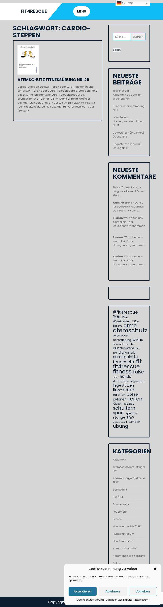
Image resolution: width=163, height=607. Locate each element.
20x (116, 317)
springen (132, 413)
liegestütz (137, 381)
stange (119, 417)
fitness (122, 371)
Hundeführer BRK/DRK (127, 526)
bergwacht (118, 344)
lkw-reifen (124, 390)
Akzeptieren (83, 591)
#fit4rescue (125, 312)
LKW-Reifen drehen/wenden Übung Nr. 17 (128, 121)
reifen (135, 399)
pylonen (120, 399)
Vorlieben (143, 591)
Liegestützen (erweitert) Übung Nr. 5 (128, 135)
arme (130, 326)
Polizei (117, 563)
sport (118, 413)
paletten (119, 395)
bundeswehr (123, 348)
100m (117, 326)
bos (128, 344)
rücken (117, 404)
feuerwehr (123, 362)
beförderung (122, 340)
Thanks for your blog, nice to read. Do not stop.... (129, 191)
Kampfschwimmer (125, 548)
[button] (155, 569)
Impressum (141, 599)
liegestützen (123, 385)
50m (135, 321)
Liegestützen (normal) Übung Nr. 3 (127, 146)
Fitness (117, 519)
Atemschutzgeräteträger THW (129, 480)
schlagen (129, 403)
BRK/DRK (118, 497)
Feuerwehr (120, 512)
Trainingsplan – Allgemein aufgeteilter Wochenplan (127, 95)
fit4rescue (126, 366)
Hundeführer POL (124, 541)
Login (117, 50)
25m (124, 317)
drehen (124, 353)
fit (139, 361)
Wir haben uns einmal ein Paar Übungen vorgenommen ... (129, 224)
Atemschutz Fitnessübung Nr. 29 (53, 79)
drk (132, 353)
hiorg (115, 377)
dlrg (115, 352)
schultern (124, 408)
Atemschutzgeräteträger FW (129, 469)
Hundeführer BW (123, 534)
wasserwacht (120, 422)
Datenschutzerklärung (90, 599)
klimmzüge (120, 381)
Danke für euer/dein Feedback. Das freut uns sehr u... (128, 206)
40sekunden (122, 321)
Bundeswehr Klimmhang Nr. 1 (129, 108)
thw (130, 417)
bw (138, 348)
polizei (133, 395)
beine (138, 340)
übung (120, 426)
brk (133, 344)
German (127, 3)
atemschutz (130, 330)
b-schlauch (121, 335)
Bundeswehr (121, 504)
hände (125, 377)
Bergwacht (120, 490)
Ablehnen (113, 591)
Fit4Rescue (34, 11)
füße (138, 372)
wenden (134, 422)
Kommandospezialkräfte (129, 556)
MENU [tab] (81, 11)
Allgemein (119, 460)
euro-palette (125, 357)
